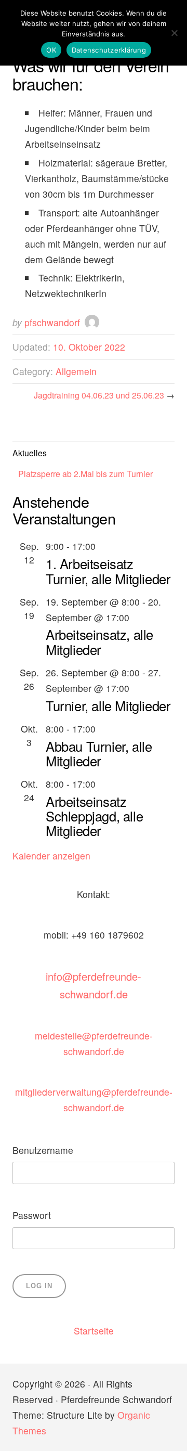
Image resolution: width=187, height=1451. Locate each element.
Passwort (31, 1215)
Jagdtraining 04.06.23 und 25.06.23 (99, 395)
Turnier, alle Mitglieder (108, 705)
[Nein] (174, 33)
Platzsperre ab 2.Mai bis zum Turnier (85, 473)
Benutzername (42, 1150)
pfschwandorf (52, 322)
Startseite (94, 1330)
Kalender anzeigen (51, 855)
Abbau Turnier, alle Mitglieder (99, 753)
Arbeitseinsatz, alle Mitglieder (99, 641)
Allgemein (76, 371)
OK (51, 50)
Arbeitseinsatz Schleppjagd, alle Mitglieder (94, 816)
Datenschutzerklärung (109, 50)
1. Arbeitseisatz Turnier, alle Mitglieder (108, 570)
